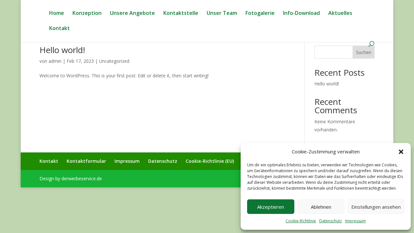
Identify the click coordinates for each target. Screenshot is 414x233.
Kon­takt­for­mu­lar (86, 161)
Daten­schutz (330, 221)
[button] (401, 152)
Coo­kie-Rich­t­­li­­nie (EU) (210, 161)
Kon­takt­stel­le (180, 14)
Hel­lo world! (62, 50)
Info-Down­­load (301, 14)
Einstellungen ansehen (376, 207)
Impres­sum (355, 221)
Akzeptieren (270, 207)
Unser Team (222, 14)
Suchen (363, 52)
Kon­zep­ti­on (87, 14)
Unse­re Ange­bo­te (132, 14)
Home (56, 14)
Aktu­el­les (340, 14)
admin (55, 61)
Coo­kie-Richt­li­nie (301, 221)
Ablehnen (321, 207)
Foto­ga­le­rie (260, 14)
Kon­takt (59, 29)
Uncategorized (114, 61)
